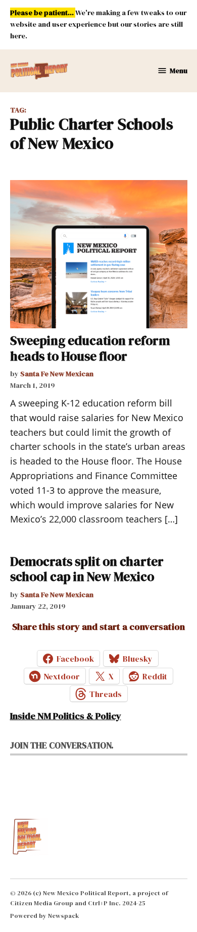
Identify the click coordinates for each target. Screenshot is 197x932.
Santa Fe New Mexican (56, 374)
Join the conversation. (62, 745)
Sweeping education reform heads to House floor (90, 348)
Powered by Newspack (44, 915)
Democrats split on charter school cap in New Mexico (87, 569)
